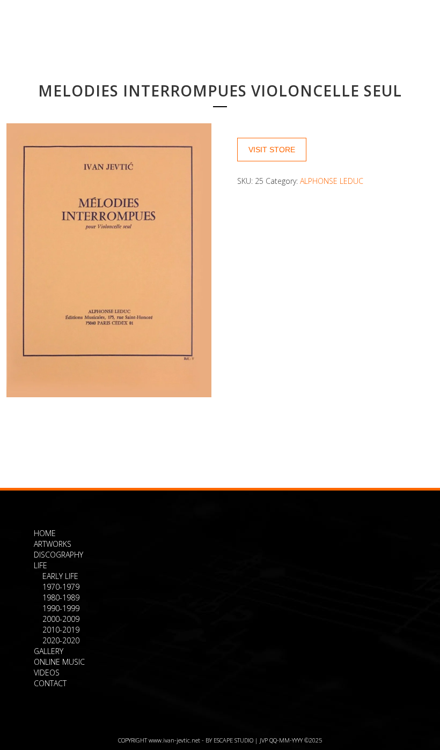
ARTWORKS (52, 544)
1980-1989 (60, 597)
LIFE (40, 565)
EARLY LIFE (60, 576)
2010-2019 (60, 630)
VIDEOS (47, 672)
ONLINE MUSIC (59, 662)
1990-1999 (60, 608)
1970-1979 (60, 587)
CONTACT (50, 683)
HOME (45, 533)
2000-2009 (60, 619)
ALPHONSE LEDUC (331, 181)
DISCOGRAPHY (58, 554)
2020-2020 (60, 640)
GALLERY (48, 651)
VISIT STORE (271, 149)
